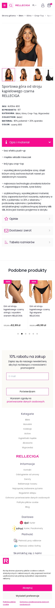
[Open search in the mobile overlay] (10, 5)
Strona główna (9, 15)
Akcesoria (27, 443)
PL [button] (34, 5)
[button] (4, 5)
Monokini (27, 424)
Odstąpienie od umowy (27, 474)
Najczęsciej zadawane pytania (27, 488)
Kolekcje (27, 429)
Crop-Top (39, 15)
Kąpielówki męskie (28, 438)
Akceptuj (27, 587)
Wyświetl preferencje (27, 595)
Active (27, 433)
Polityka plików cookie (9, 603)
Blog (27, 507)
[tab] (18, 334)
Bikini (21, 15)
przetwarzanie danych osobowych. (26, 401)
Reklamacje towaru (27, 483)
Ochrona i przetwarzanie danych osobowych (34, 603)
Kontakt (27, 469)
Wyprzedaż (27, 447)
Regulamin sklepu (27, 493)
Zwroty (27, 479)
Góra (29, 15)
